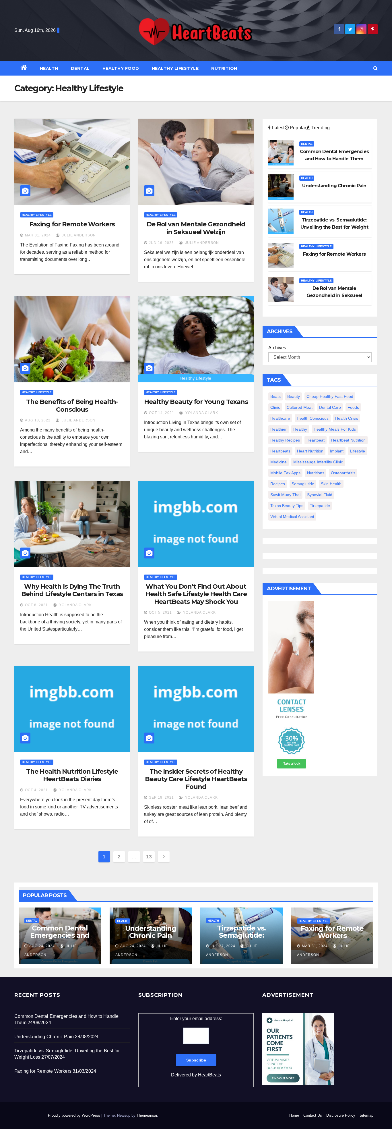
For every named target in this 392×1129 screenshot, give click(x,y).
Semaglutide (303, 483)
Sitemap (366, 1115)
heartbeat (315, 440)
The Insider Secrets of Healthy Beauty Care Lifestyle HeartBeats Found (196, 779)
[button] (375, 68)
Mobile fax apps (285, 473)
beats (275, 396)
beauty (293, 396)
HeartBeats (209, 1074)
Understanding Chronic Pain (150, 932)
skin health (331, 483)
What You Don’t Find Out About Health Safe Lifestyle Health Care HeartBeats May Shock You (196, 594)
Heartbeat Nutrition (348, 440)
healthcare (280, 418)
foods (353, 407)
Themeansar (147, 1115)
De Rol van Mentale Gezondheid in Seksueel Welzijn (196, 228)
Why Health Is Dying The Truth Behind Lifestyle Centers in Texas (72, 590)
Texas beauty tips (286, 505)
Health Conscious (313, 418)
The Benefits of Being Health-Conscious (72, 405)
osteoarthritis (343, 473)
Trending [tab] (320, 127)
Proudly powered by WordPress (74, 1115)
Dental (80, 68)
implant (337, 451)
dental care (330, 407)
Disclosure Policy (340, 1115)
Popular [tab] (297, 127)
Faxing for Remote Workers (72, 224)
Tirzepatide (320, 505)
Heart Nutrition (310, 451)
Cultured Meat (300, 407)
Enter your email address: (196, 1046)
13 (149, 857)
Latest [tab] (277, 127)
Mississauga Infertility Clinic (318, 462)
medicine (278, 462)
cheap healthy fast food (329, 396)
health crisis (346, 418)
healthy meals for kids (335, 429)
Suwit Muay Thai (285, 494)
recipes (277, 483)
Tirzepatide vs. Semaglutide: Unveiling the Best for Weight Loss (241, 939)
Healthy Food (120, 68)
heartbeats (280, 451)
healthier (278, 429)
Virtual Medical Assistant (292, 516)
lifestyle (357, 451)
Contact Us (312, 1115)
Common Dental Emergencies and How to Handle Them (59, 939)
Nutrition (224, 68)
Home (294, 1115)
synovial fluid (319, 494)
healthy (300, 429)
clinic (275, 407)
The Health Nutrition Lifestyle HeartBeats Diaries (72, 775)
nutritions (315, 473)
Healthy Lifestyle (175, 68)
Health (49, 68)
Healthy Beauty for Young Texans (196, 402)
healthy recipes (285, 440)
